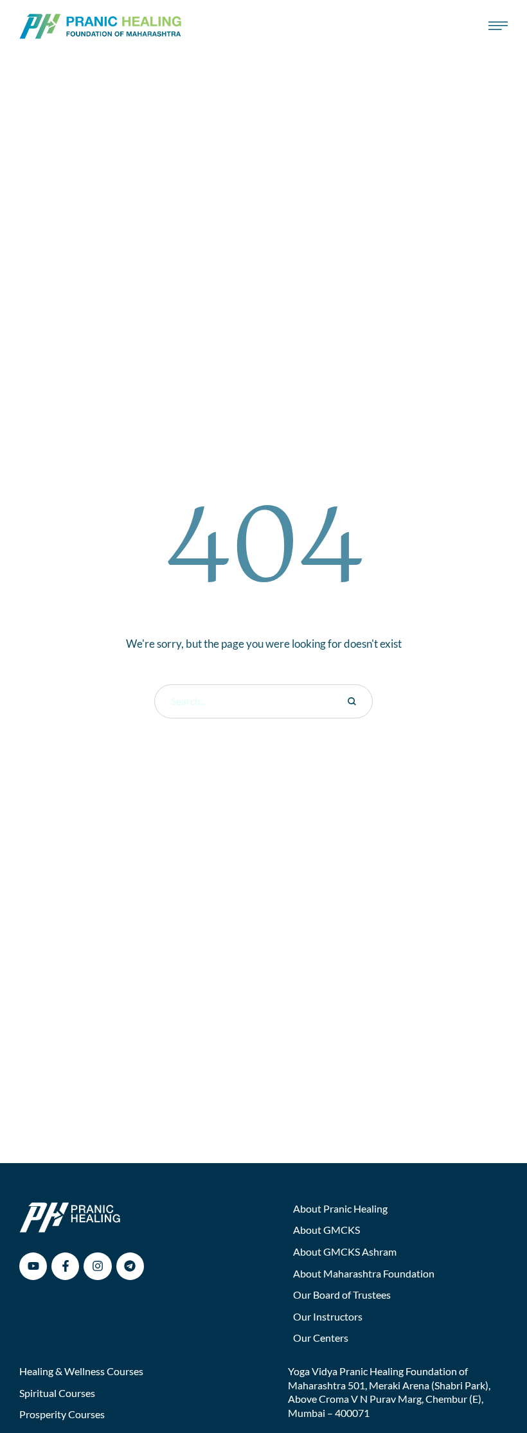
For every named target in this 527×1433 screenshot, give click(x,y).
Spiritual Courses (57, 1393)
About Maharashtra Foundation (363, 1273)
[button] (492, 1378)
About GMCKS (326, 1230)
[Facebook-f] (65, 1266)
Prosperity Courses (62, 1414)
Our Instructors (327, 1316)
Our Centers (320, 1337)
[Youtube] (33, 1266)
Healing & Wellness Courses (81, 1371)
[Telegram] (130, 1266)
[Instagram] (97, 1266)
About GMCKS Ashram (345, 1251)
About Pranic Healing (340, 1208)
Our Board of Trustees (342, 1294)
